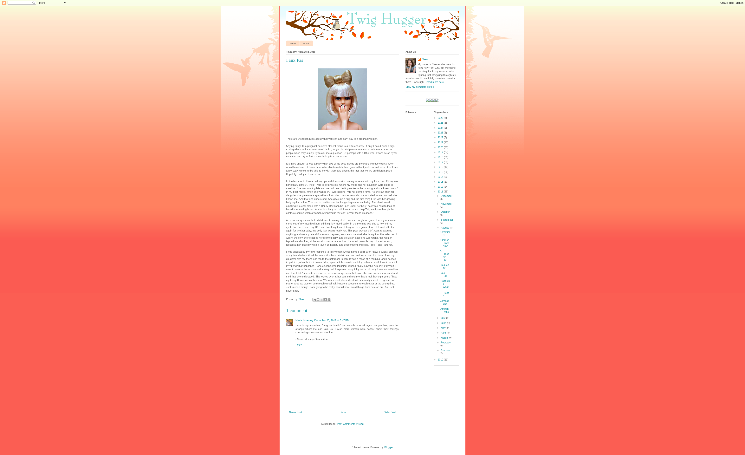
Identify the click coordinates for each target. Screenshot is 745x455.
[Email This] (314, 300)
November (446, 203)
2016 (441, 167)
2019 (441, 152)
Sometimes (445, 234)
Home (293, 43)
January (445, 350)
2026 (441, 117)
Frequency (444, 266)
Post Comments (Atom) (350, 423)
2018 (441, 157)
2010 (441, 359)
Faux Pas (443, 274)
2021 (441, 142)
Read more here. (435, 82)
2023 (441, 132)
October (445, 211)
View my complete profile (419, 86)
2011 (441, 191)
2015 (441, 172)
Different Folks (444, 310)
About (306, 43)
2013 (441, 181)
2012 (441, 186)
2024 (441, 127)
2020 (441, 147)
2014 (441, 176)
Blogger (388, 447)
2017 (441, 162)
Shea (425, 59)
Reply (298, 344)
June (444, 323)
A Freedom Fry (444, 256)
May (443, 327)
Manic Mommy (304, 320)
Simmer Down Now (444, 242)
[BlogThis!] (318, 300)
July (443, 317)
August (445, 227)
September (447, 219)
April (444, 332)
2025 (441, 122)
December (446, 195)
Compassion (444, 302)
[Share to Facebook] (325, 300)
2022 (441, 137)
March (445, 337)
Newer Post (295, 412)
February (446, 342)
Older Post (390, 412)
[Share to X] (322, 300)
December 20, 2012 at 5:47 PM (331, 320)
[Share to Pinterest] (329, 300)
